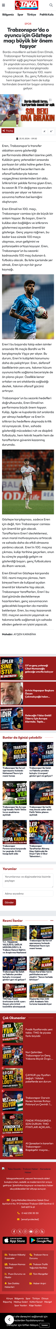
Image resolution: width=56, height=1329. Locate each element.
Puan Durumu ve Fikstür (15, 1275)
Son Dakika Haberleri (12, 1285)
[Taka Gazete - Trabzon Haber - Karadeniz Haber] (26, 5)
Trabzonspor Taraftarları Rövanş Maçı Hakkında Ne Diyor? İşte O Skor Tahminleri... (39, 851)
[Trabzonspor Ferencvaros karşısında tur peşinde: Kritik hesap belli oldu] (15, 831)
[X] (19, 1231)
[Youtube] (30, 1231)
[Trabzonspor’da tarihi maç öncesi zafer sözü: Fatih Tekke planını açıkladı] (41, 792)
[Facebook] (14, 1231)
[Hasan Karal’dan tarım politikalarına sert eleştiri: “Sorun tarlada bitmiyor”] (41, 963)
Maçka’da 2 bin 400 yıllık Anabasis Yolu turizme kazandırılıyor (40, 1001)
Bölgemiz (8, 14)
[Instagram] (25, 1231)
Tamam (44, 1325)
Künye (9, 1298)
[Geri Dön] (9, 1319)
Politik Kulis (46, 14)
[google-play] (41, 1241)
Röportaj (7, 1301)
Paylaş (9, 130)
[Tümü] (51, 920)
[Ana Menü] (3, 5)
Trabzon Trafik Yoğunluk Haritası (38, 1266)
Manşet (48, 1301)
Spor (20, 14)
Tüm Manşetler (40, 1273)
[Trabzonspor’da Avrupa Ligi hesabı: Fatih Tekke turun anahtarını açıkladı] (15, 792)
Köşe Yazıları (35, 1305)
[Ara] (51, 5)
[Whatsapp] (36, 1231)
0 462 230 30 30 (30, 1213)
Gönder (9, 902)
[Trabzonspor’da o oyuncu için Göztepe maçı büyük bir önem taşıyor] (28, 110)
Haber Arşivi (39, 1283)
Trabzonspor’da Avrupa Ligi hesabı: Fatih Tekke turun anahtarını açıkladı (14, 811)
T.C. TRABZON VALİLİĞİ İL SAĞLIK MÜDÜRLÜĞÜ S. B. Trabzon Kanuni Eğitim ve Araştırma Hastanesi (14, 947)
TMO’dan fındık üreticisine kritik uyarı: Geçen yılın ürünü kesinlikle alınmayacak (14, 1002)
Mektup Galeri (21, 1301)
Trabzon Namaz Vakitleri (15, 1266)
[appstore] (14, 1241)
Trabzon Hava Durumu (38, 1256)
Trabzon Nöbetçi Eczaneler (15, 1256)
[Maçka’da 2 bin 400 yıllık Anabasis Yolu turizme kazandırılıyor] (41, 990)
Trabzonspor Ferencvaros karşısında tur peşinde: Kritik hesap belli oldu (14, 850)
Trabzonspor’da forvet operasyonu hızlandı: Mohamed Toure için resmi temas (14, 772)
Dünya (45, 1298)
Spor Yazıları (20, 1305)
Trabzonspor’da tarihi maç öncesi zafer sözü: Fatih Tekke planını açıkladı (40, 811)
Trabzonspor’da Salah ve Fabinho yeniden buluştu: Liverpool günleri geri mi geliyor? (41, 772)
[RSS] (42, 1231)
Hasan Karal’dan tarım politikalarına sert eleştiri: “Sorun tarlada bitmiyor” (41, 975)
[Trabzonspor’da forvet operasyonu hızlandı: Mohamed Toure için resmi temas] (15, 753)
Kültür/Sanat (36, 1301)
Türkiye (31, 14)
